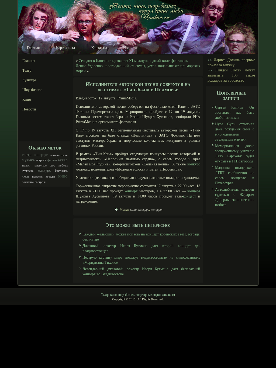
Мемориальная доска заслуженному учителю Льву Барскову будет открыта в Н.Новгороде (234, 153)
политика (28, 182)
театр (27, 154)
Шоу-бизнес (32, 89)
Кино (26, 99)
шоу (52, 165)
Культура (29, 79)
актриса (41, 160)
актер (63, 159)
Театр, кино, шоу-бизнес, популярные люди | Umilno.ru (138, 294)
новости (37, 176)
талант (26, 165)
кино (63, 176)
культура (27, 170)
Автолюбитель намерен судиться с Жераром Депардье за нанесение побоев (234, 197)
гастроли (40, 182)
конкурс (44, 170)
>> (210, 59)
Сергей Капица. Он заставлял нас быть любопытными (234, 112)
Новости (130, 47)
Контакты (99, 47)
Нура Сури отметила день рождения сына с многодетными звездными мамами (234, 131)
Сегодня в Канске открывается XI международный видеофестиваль (133, 60)
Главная (33, 47)
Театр (26, 70)
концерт (41, 154)
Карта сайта (65, 47)
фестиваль (61, 170)
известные (40, 165)
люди (25, 176)
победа (63, 165)
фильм (52, 160)
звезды (50, 176)
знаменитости (59, 155)
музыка (28, 159)
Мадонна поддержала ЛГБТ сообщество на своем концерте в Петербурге (234, 175)
